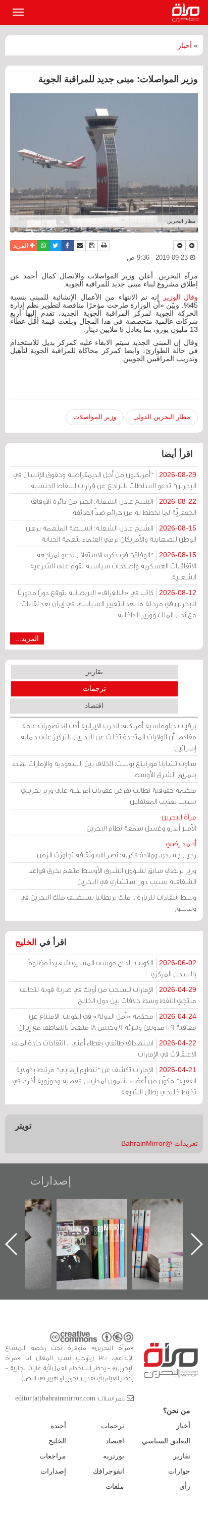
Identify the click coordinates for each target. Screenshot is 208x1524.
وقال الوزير (180, 297)
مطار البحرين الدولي (161, 417)
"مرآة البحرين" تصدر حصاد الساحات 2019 (141, 1221)
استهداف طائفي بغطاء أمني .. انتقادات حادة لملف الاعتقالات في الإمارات (104, 1048)
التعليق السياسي (166, 1441)
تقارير (94, 672)
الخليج (26, 942)
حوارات (179, 1471)
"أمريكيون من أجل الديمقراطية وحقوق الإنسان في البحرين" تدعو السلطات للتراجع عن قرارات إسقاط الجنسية (104, 480)
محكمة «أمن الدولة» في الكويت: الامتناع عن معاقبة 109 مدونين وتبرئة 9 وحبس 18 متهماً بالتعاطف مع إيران (107, 1021)
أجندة (58, 1426)
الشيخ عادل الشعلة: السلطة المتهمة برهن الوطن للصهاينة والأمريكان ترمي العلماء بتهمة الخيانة (111, 533)
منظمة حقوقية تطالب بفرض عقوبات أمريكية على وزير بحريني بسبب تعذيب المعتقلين (108, 795)
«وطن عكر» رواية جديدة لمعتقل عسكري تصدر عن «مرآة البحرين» (65, 1227)
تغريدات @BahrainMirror (159, 1143)
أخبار (185, 45)
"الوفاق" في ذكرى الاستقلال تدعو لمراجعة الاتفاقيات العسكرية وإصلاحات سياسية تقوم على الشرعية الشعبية (113, 565)
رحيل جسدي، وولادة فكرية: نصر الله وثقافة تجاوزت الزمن (116, 849)
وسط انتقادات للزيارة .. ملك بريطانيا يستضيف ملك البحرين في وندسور (108, 902)
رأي (184, 1486)
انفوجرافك (108, 1471)
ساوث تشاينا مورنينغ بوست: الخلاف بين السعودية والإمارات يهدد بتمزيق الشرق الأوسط (104, 769)
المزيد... (27, 638)
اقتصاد (94, 705)
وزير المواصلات (94, 417)
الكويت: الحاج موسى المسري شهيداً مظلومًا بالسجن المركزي (111, 968)
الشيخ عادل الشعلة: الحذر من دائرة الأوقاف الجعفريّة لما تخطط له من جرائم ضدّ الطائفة (113, 506)
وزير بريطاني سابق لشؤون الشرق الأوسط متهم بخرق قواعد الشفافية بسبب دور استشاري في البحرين (112, 876)
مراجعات (52, 1456)
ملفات (115, 1486)
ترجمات (94, 688)
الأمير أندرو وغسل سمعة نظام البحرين (141, 822)
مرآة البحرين (188, 12)
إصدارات (50, 1181)
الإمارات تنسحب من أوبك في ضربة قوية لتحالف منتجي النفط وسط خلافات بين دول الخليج (108, 995)
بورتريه (113, 1456)
